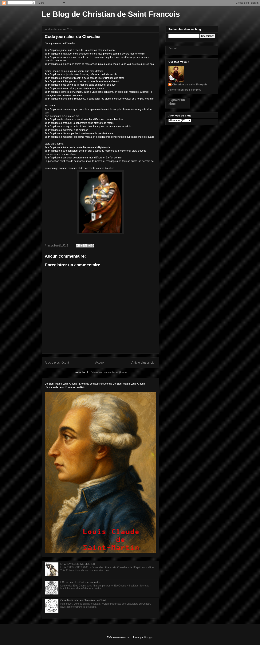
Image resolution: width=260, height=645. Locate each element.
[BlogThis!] (81, 245)
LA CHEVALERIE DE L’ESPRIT (77, 563)
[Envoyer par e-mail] (78, 245)
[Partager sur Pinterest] (92, 245)
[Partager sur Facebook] (89, 245)
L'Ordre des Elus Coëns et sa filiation (80, 582)
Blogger (148, 637)
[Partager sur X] (85, 245)
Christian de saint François (189, 84)
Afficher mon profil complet (184, 89)
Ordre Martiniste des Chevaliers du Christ (83, 600)
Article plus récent (57, 362)
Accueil (100, 362)
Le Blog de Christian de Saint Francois (111, 14)
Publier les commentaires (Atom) (108, 372)
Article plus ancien (143, 362)
